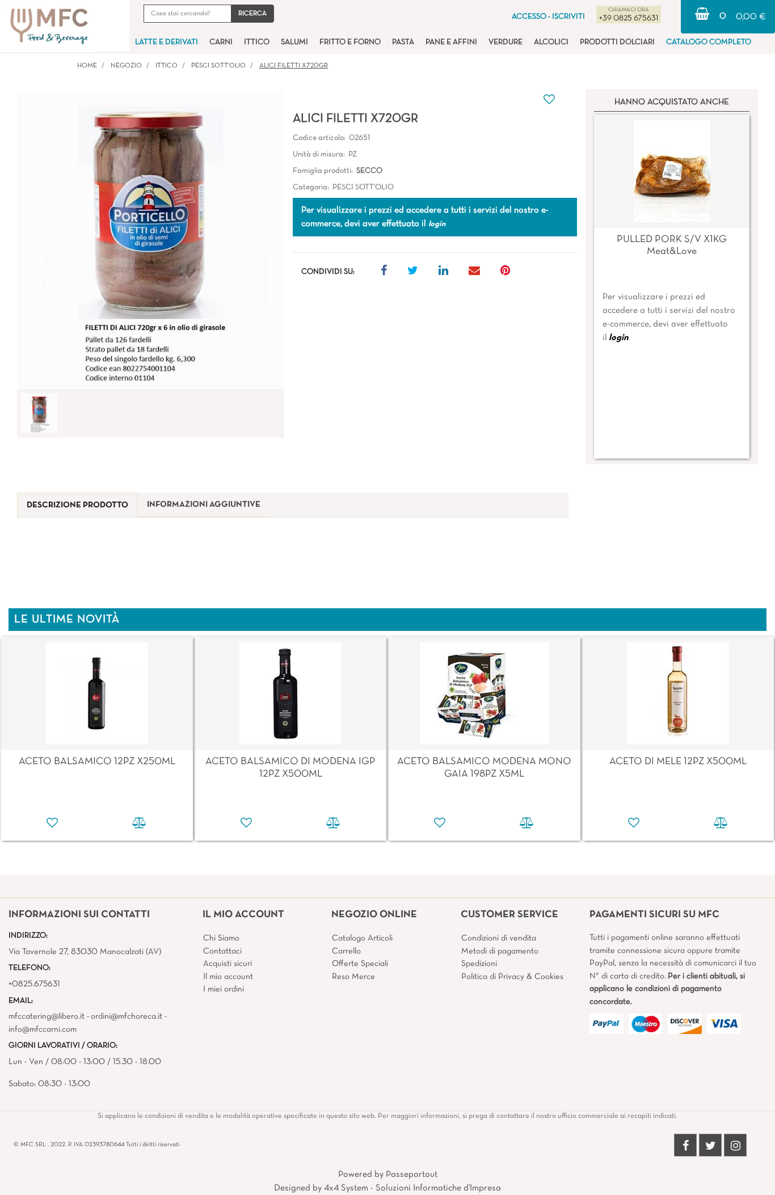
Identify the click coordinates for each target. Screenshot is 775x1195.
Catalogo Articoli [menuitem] (362, 938)
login (618, 338)
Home (87, 66)
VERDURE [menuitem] (505, 42)
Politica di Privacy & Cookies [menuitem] (512, 977)
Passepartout (411, 1175)
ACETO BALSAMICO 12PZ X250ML (97, 761)
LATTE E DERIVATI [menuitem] (166, 42)
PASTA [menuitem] (403, 42)
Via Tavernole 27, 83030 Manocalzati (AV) (85, 952)
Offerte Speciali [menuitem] (360, 964)
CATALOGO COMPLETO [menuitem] (708, 42)
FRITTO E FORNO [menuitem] (350, 42)
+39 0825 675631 (628, 18)
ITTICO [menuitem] (256, 42)
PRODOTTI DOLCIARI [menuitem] (617, 42)
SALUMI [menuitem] (294, 42)
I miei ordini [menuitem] (223, 989)
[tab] (77, 505)
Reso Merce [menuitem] (353, 977)
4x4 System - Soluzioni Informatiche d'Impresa (412, 1188)
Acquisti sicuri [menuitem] (227, 964)
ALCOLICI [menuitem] (551, 42)
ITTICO (166, 66)
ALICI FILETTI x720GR (293, 66)
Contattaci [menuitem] (222, 951)
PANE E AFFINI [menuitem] (451, 42)
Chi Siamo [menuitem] (221, 938)
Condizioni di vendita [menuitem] (498, 938)
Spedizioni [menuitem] (479, 964)
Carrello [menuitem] (346, 951)
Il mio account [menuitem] (228, 977)
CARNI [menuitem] (221, 42)
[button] (252, 14)
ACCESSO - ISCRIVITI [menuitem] (548, 16)
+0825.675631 (34, 984)
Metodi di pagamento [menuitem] (499, 951)
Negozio (126, 66)
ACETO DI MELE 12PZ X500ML (678, 761)
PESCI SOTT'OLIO (218, 66)
